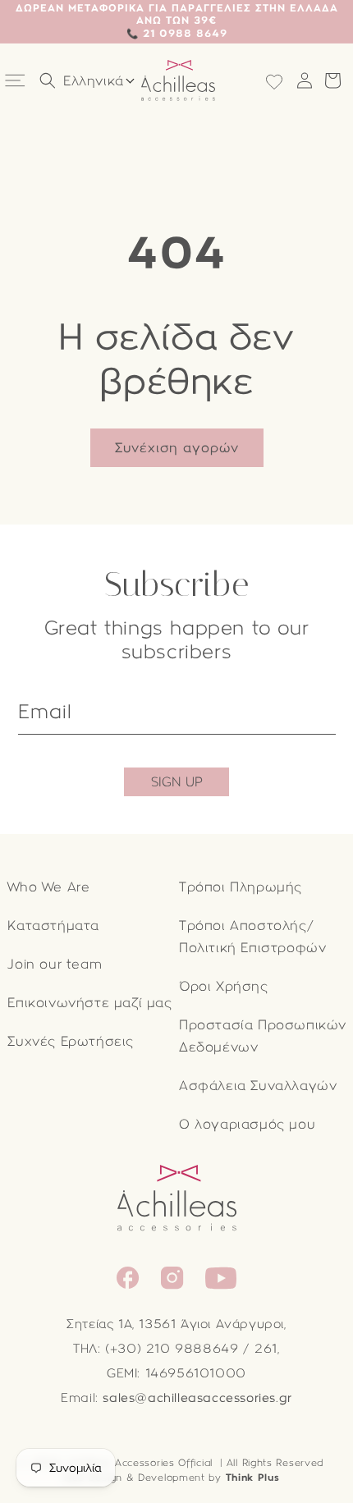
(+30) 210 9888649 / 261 (191, 1348)
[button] (16, 80)
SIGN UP (177, 782)
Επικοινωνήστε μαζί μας (89, 1003)
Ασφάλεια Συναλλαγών (258, 1086)
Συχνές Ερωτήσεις (70, 1041)
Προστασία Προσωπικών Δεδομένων (262, 1036)
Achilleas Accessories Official (140, 1463)
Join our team (54, 964)
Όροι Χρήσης (223, 986)
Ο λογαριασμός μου (247, 1124)
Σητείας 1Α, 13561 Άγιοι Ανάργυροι (175, 1324)
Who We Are (48, 887)
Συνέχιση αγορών (177, 448)
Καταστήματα (53, 926)
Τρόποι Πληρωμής (240, 887)
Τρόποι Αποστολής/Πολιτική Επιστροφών (252, 937)
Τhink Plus (253, 1477)
